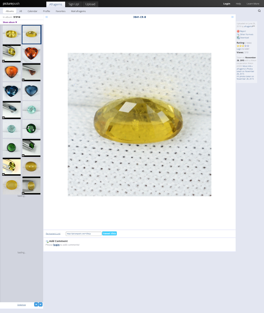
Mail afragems (78, 11)
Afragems (55, 4)
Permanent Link (53, 233)
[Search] (259, 11)
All (20, 11)
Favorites (60, 11)
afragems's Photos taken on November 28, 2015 (245, 71)
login (56, 244)
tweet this (109, 233)
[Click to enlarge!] (139, 124)
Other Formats (246, 34)
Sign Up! (74, 4)
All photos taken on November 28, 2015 (245, 77)
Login (226, 3)
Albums (10, 11)
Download (244, 37)
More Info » (248, 66)
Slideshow (21, 304)
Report (243, 31)
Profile (46, 11)
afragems (248, 26)
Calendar (32, 11)
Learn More (253, 3)
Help (238, 3)
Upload (90, 4)
